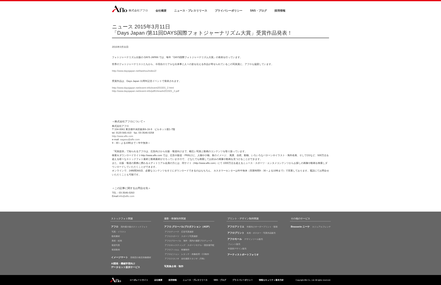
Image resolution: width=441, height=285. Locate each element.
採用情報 (279, 10)
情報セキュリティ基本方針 (271, 280)
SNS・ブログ (258, 10)
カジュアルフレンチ (311, 226)
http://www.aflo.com (122, 136)
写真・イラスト (119, 232)
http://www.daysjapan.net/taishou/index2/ (134, 70)
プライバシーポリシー (228, 10)
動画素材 (116, 236)
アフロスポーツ (181, 236)
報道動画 (116, 249)
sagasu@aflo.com (130, 139)
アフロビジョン (187, 254)
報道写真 (116, 245)
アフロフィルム (177, 249)
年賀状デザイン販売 (237, 248)
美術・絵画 (117, 241)
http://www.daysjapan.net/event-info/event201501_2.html (143, 87)
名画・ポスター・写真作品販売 (251, 232)
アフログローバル (188, 241)
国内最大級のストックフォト (129, 226)
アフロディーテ (179, 232)
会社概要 (161, 10)
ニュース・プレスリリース (190, 10)
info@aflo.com (126, 196)
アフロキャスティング (189, 245)
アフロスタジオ (185, 258)
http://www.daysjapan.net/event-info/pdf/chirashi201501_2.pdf (145, 91)
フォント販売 (234, 244)
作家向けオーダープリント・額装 (252, 226)
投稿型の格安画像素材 (131, 257)
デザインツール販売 (245, 239)
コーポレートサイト (139, 280)
